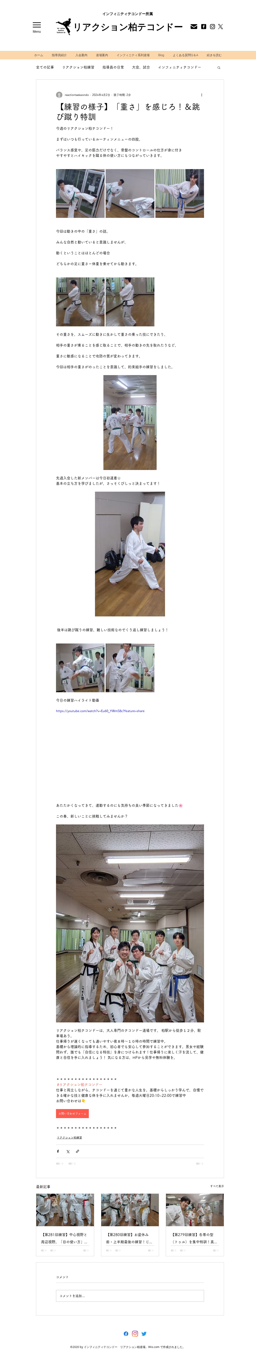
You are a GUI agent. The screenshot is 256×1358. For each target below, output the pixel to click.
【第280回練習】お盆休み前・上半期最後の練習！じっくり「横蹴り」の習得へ (129, 1239)
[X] (220, 26)
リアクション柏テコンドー (128, 26)
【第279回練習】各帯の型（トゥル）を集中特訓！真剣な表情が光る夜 (194, 1239)
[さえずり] (144, 1334)
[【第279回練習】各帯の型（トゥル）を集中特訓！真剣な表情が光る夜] (195, 1210)
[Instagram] (135, 1334)
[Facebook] (203, 26)
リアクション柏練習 (78, 67)
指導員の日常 (113, 67)
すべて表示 (217, 1186)
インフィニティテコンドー (179, 67)
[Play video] (130, 750)
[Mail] (212, 26)
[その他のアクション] (201, 94)
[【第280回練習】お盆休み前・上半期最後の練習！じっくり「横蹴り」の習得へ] (130, 1210)
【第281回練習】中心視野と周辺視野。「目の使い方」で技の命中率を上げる (64, 1239)
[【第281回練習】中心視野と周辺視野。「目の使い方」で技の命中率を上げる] (65, 1210)
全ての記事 (45, 67)
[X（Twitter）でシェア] (68, 1151)
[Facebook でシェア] (58, 1151)
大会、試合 (141, 67)
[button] (219, 67)
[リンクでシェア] (77, 1151)
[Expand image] (80, 193)
